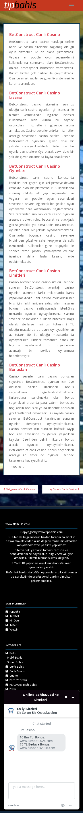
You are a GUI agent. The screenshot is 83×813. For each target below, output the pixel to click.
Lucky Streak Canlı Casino (62, 489)
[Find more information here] (41, 750)
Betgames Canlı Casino (20, 489)
